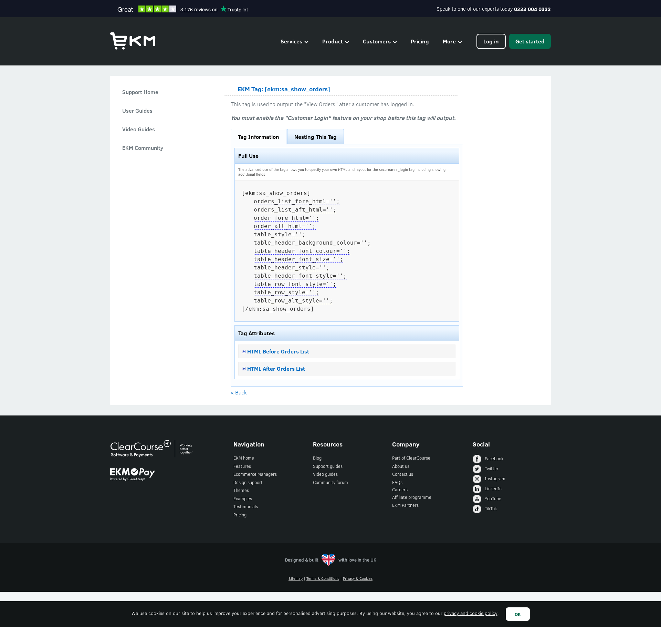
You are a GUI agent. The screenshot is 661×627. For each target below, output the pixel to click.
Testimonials (245, 506)
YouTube (493, 498)
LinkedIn (493, 488)
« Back (239, 392)
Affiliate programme (411, 497)
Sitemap (295, 578)
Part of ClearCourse (411, 458)
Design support (248, 482)
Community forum (330, 482)
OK (518, 614)
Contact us (402, 474)
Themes (241, 490)
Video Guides (138, 129)
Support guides (328, 466)
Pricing (420, 41)
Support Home (140, 91)
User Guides (137, 110)
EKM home (243, 458)
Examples (242, 498)
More (449, 41)
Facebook (494, 458)
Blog (317, 458)
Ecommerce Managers (255, 474)
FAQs (397, 482)
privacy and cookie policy (470, 613)
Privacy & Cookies (358, 578)
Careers (400, 489)
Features (242, 466)
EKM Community (142, 147)
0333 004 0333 (532, 9)
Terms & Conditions (322, 578)
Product (332, 41)
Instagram (495, 478)
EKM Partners (405, 505)
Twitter (492, 468)
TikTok (491, 508)
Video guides (325, 474)
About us (400, 466)
